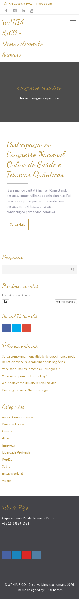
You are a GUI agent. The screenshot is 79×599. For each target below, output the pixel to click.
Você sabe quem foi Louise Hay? (24, 376)
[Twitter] (16, 328)
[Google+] (26, 328)
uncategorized (12, 473)
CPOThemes (53, 590)
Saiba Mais (17, 224)
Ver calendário (65, 301)
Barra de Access (13, 424)
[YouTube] (26, 555)
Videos (6, 481)
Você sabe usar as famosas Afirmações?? (31, 369)
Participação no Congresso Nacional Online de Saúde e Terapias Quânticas (36, 159)
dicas (5, 438)
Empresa (8, 445)
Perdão (7, 459)
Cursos (7, 431)
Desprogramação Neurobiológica (26, 390)
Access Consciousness (17, 417)
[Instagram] (36, 555)
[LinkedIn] (16, 555)
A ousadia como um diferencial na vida (29, 383)
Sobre (6, 466)
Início (24, 98)
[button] (5, 302)
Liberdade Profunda (16, 452)
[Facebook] (6, 328)
